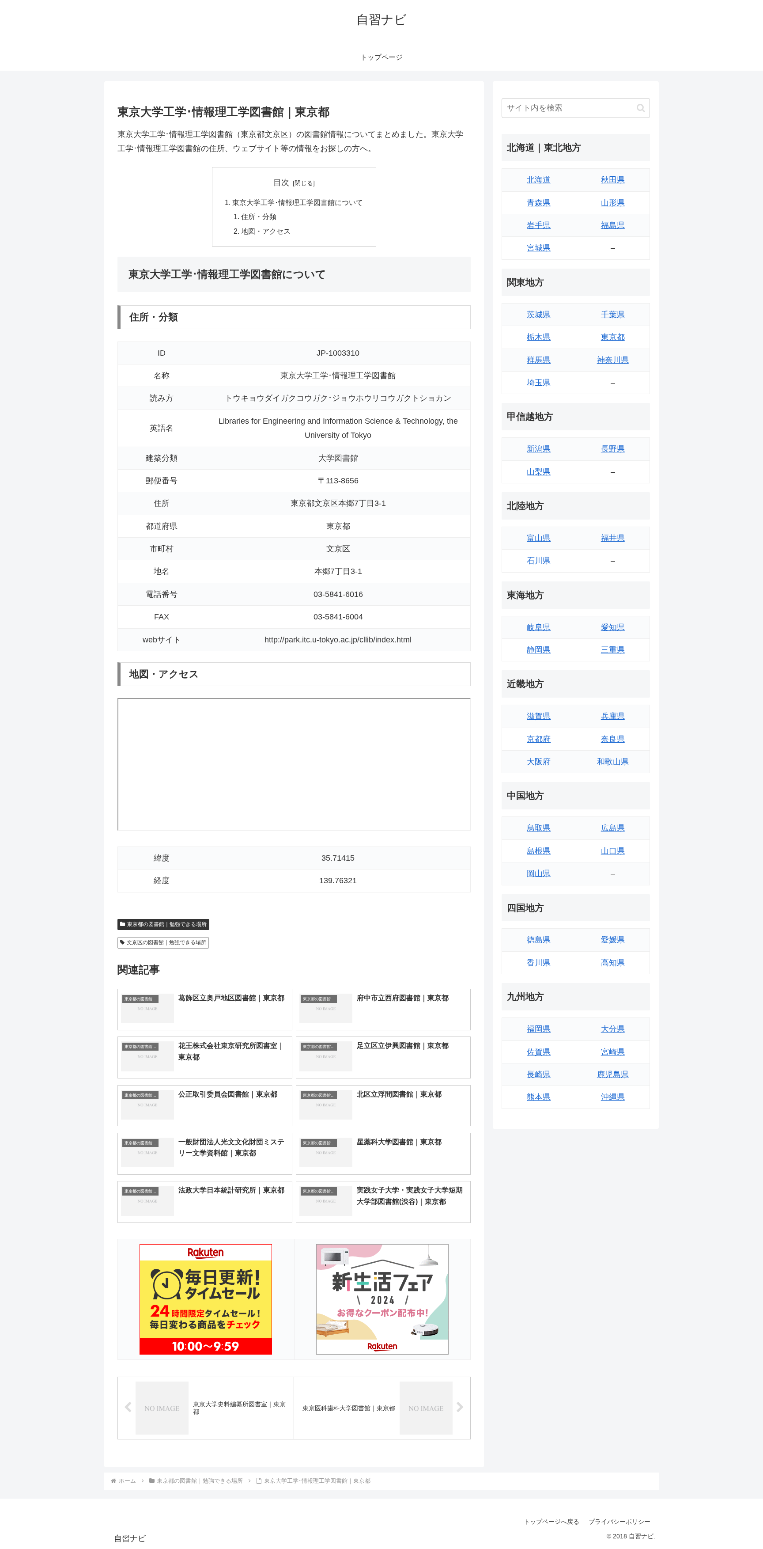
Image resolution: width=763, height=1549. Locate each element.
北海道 (539, 179)
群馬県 (539, 360)
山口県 (613, 851)
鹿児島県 (613, 1074)
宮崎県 (613, 1052)
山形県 (613, 202)
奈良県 (613, 739)
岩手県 (539, 225)
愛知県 (613, 627)
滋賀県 (539, 716)
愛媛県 (613, 939)
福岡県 (539, 1029)
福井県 (613, 538)
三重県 (613, 649)
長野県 (613, 448)
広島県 (613, 828)
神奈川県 (613, 360)
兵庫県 (613, 716)
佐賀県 (539, 1052)
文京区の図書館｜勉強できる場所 (166, 942)
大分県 (613, 1029)
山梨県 (539, 471)
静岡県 (539, 649)
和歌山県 (613, 761)
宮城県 (539, 247)
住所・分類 (258, 216)
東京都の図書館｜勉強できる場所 (167, 924)
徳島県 (539, 939)
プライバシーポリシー (619, 1521)
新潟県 (539, 448)
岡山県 (539, 873)
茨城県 (539, 314)
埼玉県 (539, 382)
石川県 (539, 560)
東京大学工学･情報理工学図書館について (297, 202)
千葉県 (613, 314)
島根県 (539, 851)
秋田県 (613, 179)
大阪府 (539, 761)
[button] (641, 108)
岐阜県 (539, 627)
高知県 (613, 962)
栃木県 (539, 337)
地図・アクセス (266, 231)
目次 (281, 182)
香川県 (539, 962)
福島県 (613, 225)
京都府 (539, 739)
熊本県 (539, 1097)
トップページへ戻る (551, 1521)
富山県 (539, 538)
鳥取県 (539, 828)
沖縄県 (613, 1097)
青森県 (539, 202)
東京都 (613, 337)
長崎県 (539, 1074)
